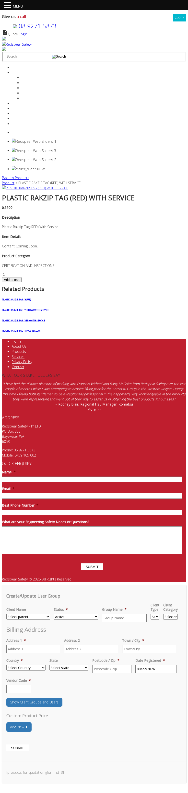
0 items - (24, 132)
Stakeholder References (40, 93)
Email (8, 489)
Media (26, 98)
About (16, 72)
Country (14, 660)
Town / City (133, 640)
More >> (94, 409)
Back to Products (15, 177)
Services (18, 103)
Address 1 (16, 640)
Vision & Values (34, 88)
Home (17, 67)
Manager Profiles (35, 83)
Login (23, 34)
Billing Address (26, 629)
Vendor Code (18, 680)
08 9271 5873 (37, 26)
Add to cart (12, 280)
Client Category (170, 607)
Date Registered (150, 660)
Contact (18, 118)
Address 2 (72, 640)
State (53, 660)
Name (9, 472)
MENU (18, 6)
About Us (19, 346)
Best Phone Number (20, 505)
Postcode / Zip (105, 660)
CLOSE (179, 18)
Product (8, 183)
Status (61, 609)
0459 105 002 (25, 455)
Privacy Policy (22, 361)
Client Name (16, 609)
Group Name (114, 609)
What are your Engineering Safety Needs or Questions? (45, 522)
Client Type (155, 607)
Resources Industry (27, 113)
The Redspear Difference (41, 77)
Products (19, 108)
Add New (17, 727)
